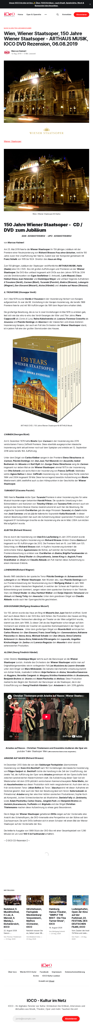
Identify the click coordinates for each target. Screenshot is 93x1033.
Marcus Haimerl (18, 51)
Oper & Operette (33, 14)
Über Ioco (12, 972)
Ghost (51, 981)
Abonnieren (81, 14)
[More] (46, 14)
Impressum (57, 972)
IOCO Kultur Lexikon (51, 976)
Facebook (44, 972)
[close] (90, 4)
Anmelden (66, 14)
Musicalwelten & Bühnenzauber (17, 28)
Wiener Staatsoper (12, 141)
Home (20, 14)
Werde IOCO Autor (28, 972)
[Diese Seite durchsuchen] (58, 14)
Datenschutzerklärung (75, 972)
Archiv (36, 976)
